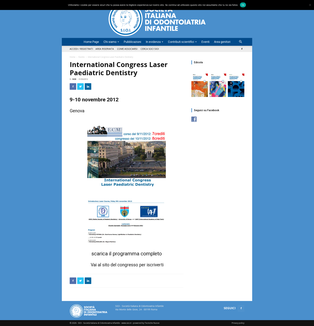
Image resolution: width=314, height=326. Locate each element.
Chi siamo (110, 41)
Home (72, 57)
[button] (240, 42)
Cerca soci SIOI (150, 48)
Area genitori (222, 41)
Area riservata (105, 48)
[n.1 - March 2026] (217, 84)
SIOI (74, 79)
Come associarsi (127, 48)
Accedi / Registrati (81, 48)
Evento (81, 57)
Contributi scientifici (181, 41)
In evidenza (153, 41)
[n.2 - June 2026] (199, 84)
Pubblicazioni (132, 41)
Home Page (91, 41)
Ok (243, 5)
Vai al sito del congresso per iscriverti (127, 264)
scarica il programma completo (126, 253)
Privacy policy (238, 323)
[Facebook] (241, 49)
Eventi (205, 41)
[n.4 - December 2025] (236, 84)
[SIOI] (157, 19)
